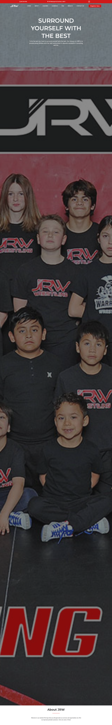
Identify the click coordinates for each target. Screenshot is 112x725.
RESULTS (70, 6)
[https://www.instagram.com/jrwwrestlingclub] (89, 1)
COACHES (45, 6)
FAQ (63, 6)
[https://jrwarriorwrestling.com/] (14, 6)
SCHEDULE (55, 6)
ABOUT (37, 6)
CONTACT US (80, 6)
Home (29, 6)
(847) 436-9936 (23, 1)
